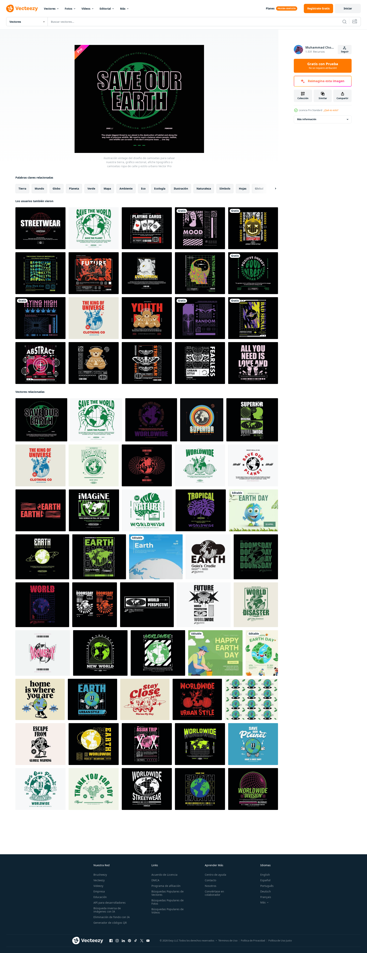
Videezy (98, 886)
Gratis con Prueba (322, 66)
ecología (159, 188)
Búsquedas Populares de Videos (167, 910)
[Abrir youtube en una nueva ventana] (147, 940)
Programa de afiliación (166, 886)
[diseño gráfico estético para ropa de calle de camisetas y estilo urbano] (200, 228)
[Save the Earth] (156, 556)
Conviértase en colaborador (214, 893)
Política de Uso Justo (280, 940)
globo (56, 188)
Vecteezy (99, 880)
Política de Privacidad (253, 940)
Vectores (49, 8)
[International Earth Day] (253, 510)
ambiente (126, 188)
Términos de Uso (228, 940)
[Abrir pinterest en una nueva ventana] (129, 940)
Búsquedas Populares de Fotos (167, 901)
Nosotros (210, 886)
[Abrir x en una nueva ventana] (141, 940)
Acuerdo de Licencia (164, 874)
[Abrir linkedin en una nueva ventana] (123, 940)
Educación (100, 897)
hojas (242, 188)
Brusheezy (100, 874)
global (259, 188)
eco (143, 188)
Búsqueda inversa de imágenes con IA (107, 909)
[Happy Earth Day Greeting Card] (262, 653)
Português (267, 886)
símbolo (224, 188)
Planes (270, 8)
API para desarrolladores (109, 902)
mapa (107, 188)
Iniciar (348, 8)
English (265, 874)
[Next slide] (272, 188)
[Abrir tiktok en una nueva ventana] (135, 940)
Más (122, 8)
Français (265, 897)
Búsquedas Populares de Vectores (167, 893)
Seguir (345, 51)
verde (91, 188)
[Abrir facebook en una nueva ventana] (111, 940)
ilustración (181, 188)
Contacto (210, 880)
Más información (306, 119)
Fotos (68, 8)
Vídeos (85, 8)
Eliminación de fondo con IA (111, 917)
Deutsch (265, 891)
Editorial (105, 8)
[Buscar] (344, 21)
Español (265, 880)
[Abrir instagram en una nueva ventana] (117, 940)
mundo (39, 188)
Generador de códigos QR (110, 922)
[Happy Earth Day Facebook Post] (215, 653)
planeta (74, 188)
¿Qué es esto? (331, 110)
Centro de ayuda (215, 874)
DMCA (155, 880)
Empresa (99, 891)
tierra (22, 188)
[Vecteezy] (22, 8)
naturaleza (204, 188)
